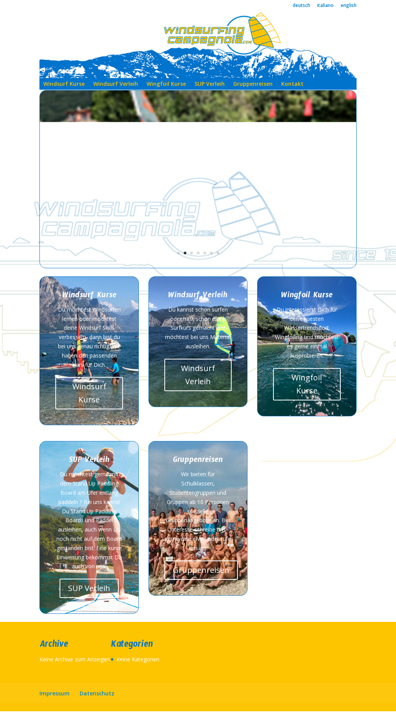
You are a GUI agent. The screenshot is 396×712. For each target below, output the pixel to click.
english (349, 6)
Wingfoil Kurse (166, 84)
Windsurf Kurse (64, 84)
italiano (325, 6)
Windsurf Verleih (115, 84)
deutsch (301, 6)
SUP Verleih (210, 84)
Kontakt (292, 84)
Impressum (54, 693)
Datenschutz (97, 693)
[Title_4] (198, 265)
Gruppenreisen (253, 84)
